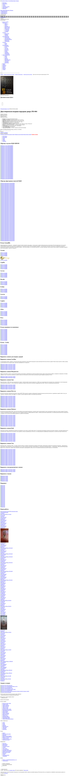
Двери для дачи (5, 707)
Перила (4, 66)
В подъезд (6, 49)
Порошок (6, 23)
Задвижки (6, 61)
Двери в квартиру (6, 705)
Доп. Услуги (5, 748)
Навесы (4, 67)
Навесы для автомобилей (7, 736)
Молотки (6, 58)
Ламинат (6, 25)
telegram (4, 10)
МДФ (6, 24)
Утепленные (7, 41)
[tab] (36, 136)
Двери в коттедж (6, 706)
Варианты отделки (6, 739)
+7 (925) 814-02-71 (3, 12)
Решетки (4, 68)
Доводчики (7, 60)
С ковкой (6, 31)
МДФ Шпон (5, 136)
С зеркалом (7, 29)
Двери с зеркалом (6, 713)
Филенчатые (7, 28)
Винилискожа (7, 26)
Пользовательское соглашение (6, 756)
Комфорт (6, 34)
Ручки (6, 56)
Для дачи (6, 48)
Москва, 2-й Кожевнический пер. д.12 (10, 759)
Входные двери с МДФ (7, 709)
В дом (6, 47)
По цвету (4, 42)
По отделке (5, 22)
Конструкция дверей (6, 752)
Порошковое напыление (7, 710)
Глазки (6, 57)
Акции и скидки (35, 134)
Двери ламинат (5, 711)
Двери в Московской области (8, 718)
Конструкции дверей (27, 134)
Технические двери (6, 717)
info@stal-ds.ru (3, 17)
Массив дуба (7, 27)
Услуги (4, 4)
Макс (1, 10)
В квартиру (7, 46)
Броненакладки (7, 59)
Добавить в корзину (4, 132)
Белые (6, 43)
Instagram (17, 766)
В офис (6, 51)
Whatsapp (11, 10)
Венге (6, 44)
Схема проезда (5, 760)
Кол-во (2, 131)
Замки (6, 55)
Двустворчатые (7, 38)
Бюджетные (7, 33)
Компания (4, 2)
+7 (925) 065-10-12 (3, 13)
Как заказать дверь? (11, 134)
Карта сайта (26, 770)
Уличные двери (5, 708)
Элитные (6, 35)
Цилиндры (7, 62)
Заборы (4, 64)
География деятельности (7, 750)
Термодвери (7, 37)
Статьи (4, 754)
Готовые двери (5, 704)
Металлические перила (7, 735)
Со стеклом (7, 30)
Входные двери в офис (7, 703)
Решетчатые (7, 40)
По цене (4, 32)
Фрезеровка (5, 137)
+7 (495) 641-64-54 (3, 11)
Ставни (4, 69)
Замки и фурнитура (6, 54)
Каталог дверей (5, 21)
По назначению (5, 45)
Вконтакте (8, 10)
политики (6, 773)
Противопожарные (8, 39)
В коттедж (7, 50)
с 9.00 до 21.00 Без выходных (8, 761)
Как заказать (5, 3)
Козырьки (4, 65)
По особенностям (6, 36)
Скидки (4, 5)
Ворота (4, 63)
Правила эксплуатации (19, 134)
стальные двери (12, 770)
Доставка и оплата (6, 6)
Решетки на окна (6, 737)
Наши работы (5, 7)
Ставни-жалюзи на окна (7, 738)
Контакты (4, 8)
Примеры (4, 141)
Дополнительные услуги (5, 108)
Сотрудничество (6, 749)
